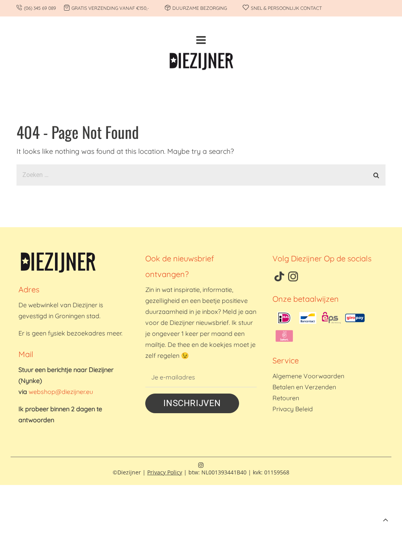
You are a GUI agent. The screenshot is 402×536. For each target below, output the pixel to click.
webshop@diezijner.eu (61, 392)
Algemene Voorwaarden (308, 376)
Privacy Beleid (292, 409)
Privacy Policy (164, 472)
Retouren (285, 398)
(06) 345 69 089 (40, 8)
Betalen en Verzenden (304, 387)
